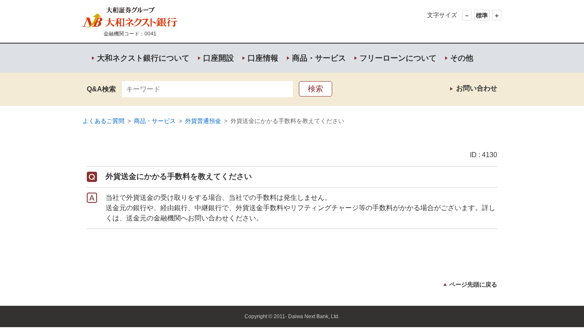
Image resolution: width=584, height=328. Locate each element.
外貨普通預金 (203, 120)
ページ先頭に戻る (473, 284)
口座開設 (218, 58)
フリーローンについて (398, 58)
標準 (482, 15)
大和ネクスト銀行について (143, 58)
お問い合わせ (476, 88)
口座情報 (263, 58)
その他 (461, 58)
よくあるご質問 (103, 120)
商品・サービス (319, 58)
